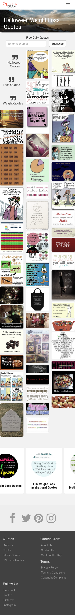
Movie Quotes (11, 555)
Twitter (7, 595)
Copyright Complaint (53, 577)
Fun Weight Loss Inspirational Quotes (37, 485)
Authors (8, 545)
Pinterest (8, 600)
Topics (7, 550)
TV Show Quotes (13, 560)
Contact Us (47, 550)
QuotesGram (10, 5)
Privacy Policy (49, 567)
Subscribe (58, 43)
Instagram (9, 605)
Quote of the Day (51, 555)
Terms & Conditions (53, 572)
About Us (46, 545)
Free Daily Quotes (37, 37)
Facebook (9, 590)
